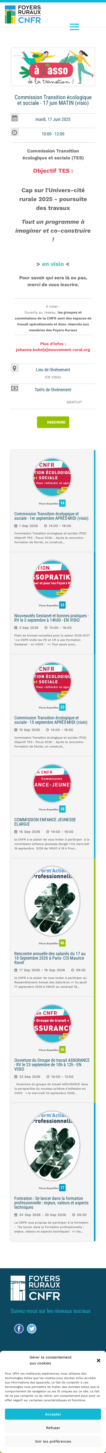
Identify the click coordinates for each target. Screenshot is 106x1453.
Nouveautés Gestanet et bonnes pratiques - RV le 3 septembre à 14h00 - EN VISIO (51, 618)
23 (62, 707)
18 (62, 809)
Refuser (53, 1428)
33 (62, 605)
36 (62, 1049)
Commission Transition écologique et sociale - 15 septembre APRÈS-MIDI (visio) (51, 720)
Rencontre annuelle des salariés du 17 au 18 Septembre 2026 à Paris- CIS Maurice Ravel (50, 958)
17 (62, 1187)
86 (62, 943)
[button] (98, 1360)
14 (62, 503)
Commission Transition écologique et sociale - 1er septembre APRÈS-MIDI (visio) (51, 516)
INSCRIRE (56, 422)
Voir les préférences (53, 1441)
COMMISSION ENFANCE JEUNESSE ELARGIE (45, 822)
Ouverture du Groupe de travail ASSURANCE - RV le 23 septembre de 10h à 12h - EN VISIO (52, 1065)
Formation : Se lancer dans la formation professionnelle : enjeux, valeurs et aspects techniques (51, 1203)
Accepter (53, 1414)
